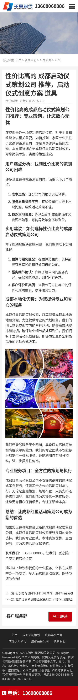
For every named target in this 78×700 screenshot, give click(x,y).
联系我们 (59, 641)
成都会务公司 (40, 641)
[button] (72, 6)
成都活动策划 (31, 635)
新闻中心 (30, 60)
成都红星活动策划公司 (40, 652)
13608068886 (49, 6)
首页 (18, 60)
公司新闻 (45, 60)
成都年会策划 (53, 635)
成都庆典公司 (17, 641)
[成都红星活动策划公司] (16, 6)
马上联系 (60, 616)
